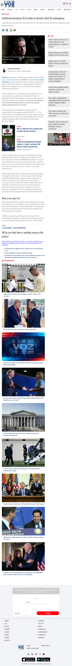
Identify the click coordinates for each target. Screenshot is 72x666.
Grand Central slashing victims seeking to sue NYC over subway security (58, 90)
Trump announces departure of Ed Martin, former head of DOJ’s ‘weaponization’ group (21, 469)
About (29, 646)
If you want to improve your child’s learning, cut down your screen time (58, 113)
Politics (6, 14)
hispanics (10, 9)
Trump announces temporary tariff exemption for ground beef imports (23, 504)
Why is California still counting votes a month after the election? (30, 130)
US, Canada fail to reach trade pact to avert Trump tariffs (19, 329)
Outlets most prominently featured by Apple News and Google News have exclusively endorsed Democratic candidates (23, 573)
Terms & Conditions (33, 648)
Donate (3, 9)
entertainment (68, 9)
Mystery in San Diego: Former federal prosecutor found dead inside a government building (23, 363)
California (7, 228)
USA (16, 9)
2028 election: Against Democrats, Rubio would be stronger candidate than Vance (23, 538)
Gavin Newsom (19, 228)
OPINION (7, 638)
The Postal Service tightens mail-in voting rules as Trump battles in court (24, 249)
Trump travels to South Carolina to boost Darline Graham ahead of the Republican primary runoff (23, 399)
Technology (41, 635)
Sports (7, 635)
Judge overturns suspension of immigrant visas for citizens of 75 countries (21, 295)
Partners (41, 638)
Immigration (51, 9)
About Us (7, 640)
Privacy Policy (45, 646)
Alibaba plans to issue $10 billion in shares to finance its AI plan (58, 63)
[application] (59, 139)
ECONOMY (42, 9)
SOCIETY (59, 9)
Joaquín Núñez (14, 69)
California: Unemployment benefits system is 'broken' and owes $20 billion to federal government (29, 144)
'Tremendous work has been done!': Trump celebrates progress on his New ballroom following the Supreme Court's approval (25, 256)
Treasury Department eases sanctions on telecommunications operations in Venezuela (21, 434)
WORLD (35, 9)
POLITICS (22, 9)
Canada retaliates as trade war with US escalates (18, 253)
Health (29, 9)
